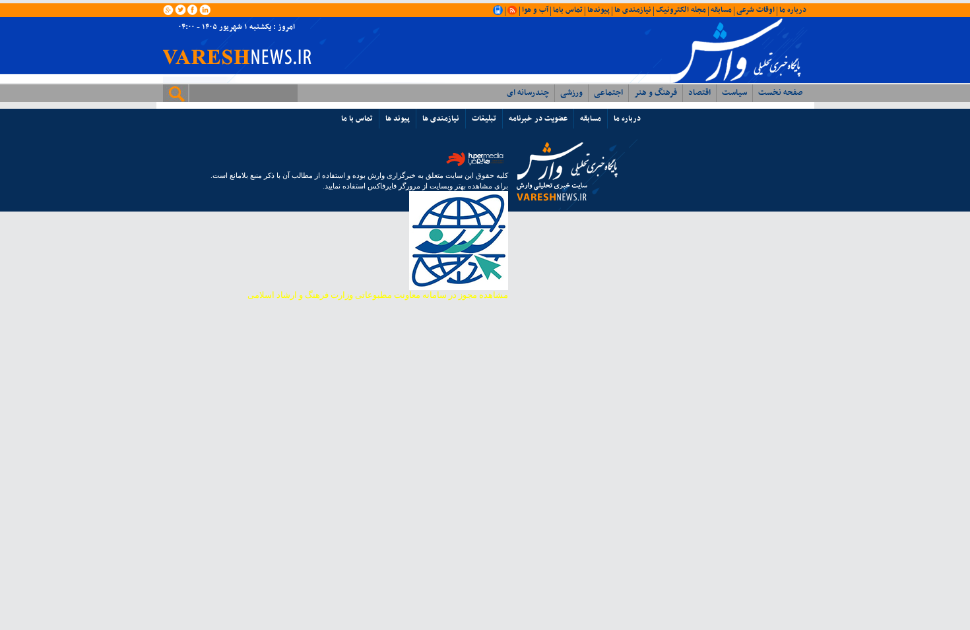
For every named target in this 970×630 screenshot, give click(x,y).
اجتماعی (608, 93)
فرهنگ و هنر (655, 93)
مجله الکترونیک (681, 9)
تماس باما (568, 9)
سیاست (734, 93)
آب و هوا (535, 9)
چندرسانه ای (528, 93)
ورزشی (571, 93)
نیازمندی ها (632, 9)
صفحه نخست (780, 93)
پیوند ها (397, 118)
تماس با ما (357, 118)
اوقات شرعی (755, 9)
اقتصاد (699, 93)
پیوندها (598, 9)
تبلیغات (484, 118)
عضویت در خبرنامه (538, 118)
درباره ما (792, 9)
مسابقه (721, 9)
